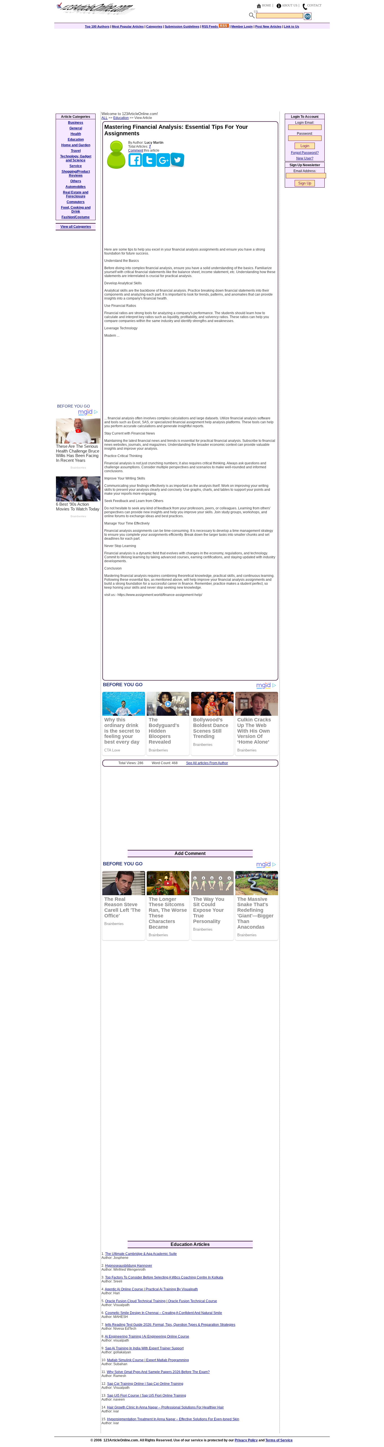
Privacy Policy (246, 1440)
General (75, 128)
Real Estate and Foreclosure (75, 194)
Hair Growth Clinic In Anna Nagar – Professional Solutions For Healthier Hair (165, 1407)
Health (76, 134)
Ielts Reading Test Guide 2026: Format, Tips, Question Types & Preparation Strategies (170, 1325)
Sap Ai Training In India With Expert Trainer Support (144, 1348)
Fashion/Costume (76, 217)
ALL (104, 118)
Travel (76, 151)
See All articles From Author (207, 763)
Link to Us (291, 26)
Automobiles (75, 187)
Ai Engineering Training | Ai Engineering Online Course (147, 1336)
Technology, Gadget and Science (75, 158)
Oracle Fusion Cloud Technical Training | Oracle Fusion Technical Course (161, 1301)
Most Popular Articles (128, 26)
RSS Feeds (210, 26)
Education (121, 118)
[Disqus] (190, 1017)
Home (266, 5)
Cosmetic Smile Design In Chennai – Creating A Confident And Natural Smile (163, 1313)
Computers (76, 202)
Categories (154, 26)
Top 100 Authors (97, 26)
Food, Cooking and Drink (76, 209)
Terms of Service (279, 1440)
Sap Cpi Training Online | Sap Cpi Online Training (145, 1384)
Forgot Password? (305, 153)
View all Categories (75, 227)
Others (75, 181)
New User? (304, 158)
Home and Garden (75, 145)
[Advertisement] (192, 69)
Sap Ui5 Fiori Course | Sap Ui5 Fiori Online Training (146, 1396)
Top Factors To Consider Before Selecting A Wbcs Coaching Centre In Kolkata (164, 1277)
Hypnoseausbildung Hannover (128, 1266)
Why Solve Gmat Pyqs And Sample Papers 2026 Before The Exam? (158, 1372)
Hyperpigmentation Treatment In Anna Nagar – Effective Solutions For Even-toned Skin (173, 1419)
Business (75, 123)
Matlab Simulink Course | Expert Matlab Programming (148, 1360)
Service (75, 166)
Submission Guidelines (182, 26)
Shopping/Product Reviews (76, 173)
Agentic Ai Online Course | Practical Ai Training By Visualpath (151, 1289)
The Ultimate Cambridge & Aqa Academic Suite (141, 1254)
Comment (135, 150)
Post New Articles (268, 26)
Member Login (242, 26)
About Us (289, 5)
